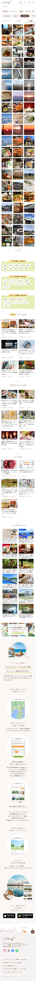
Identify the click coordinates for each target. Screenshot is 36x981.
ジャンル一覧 (6, 972)
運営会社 (19, 962)
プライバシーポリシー (8, 959)
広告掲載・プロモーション (9, 962)
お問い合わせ (24, 959)
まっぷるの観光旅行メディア (10, 965)
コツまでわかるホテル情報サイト (11, 969)
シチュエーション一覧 (16, 972)
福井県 (5, 6)
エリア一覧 (23, 969)
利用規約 (17, 959)
